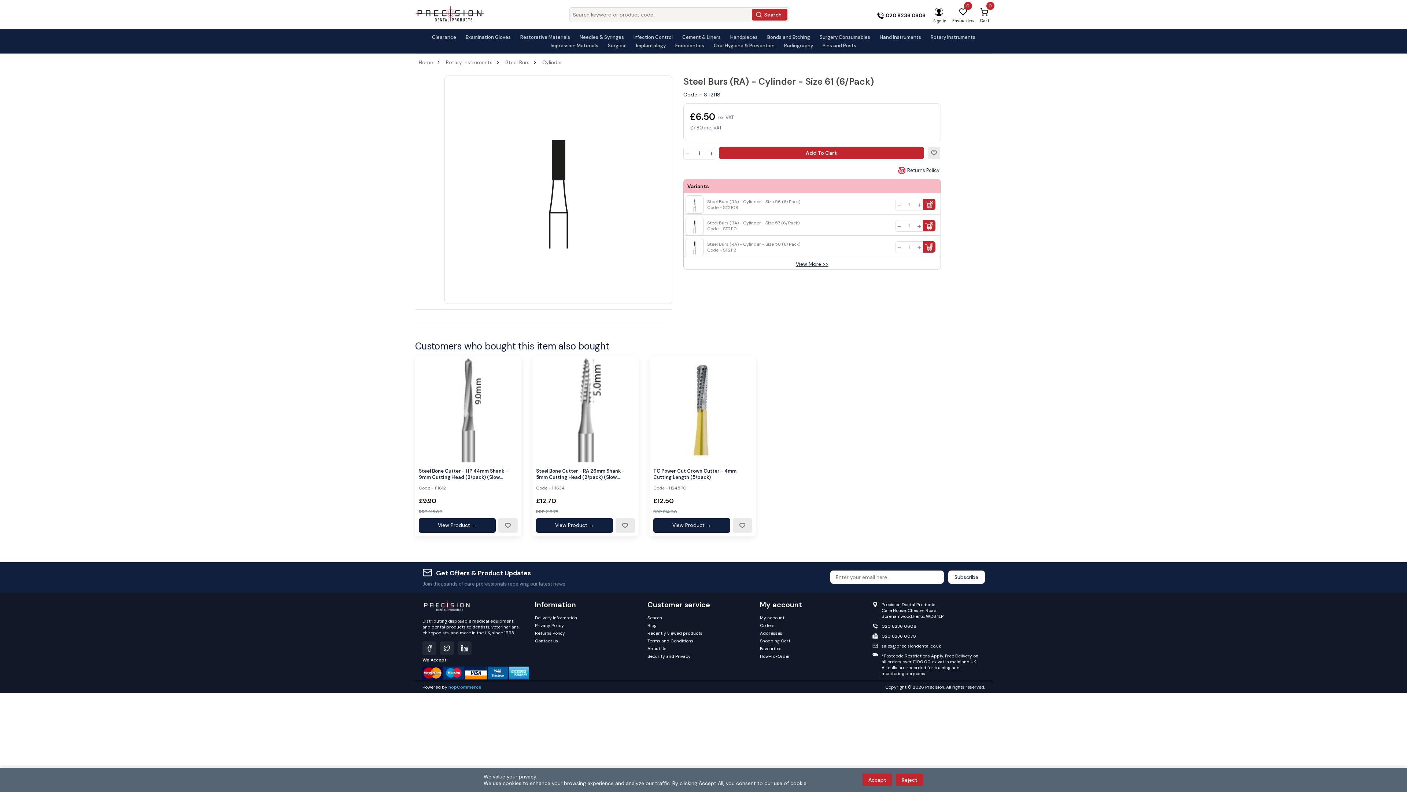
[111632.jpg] (585, 409)
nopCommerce (464, 687)
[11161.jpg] (468, 409)
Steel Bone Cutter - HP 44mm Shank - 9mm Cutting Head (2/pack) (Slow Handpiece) (463, 474)
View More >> (812, 264)
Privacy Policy (549, 625)
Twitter (447, 648)
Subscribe (966, 577)
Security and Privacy (669, 656)
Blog (652, 625)
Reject (909, 780)
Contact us (546, 641)
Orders (767, 625)
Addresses (771, 633)
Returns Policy (923, 170)
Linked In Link (465, 648)
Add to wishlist (934, 153)
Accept (877, 780)
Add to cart (821, 153)
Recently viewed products (674, 633)
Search (773, 14)
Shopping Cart (775, 641)
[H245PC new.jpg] (703, 409)
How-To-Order (775, 656)
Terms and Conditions (670, 641)
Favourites (771, 649)
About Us (656, 649)
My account (772, 618)
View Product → (457, 525)
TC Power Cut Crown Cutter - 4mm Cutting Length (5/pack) (694, 474)
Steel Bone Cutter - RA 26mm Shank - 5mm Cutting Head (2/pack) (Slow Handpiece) (580, 474)
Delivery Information (556, 618)
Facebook (429, 648)
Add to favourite (508, 525)
